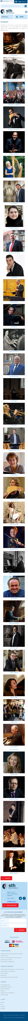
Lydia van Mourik (14, 524)
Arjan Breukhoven (14, 80)
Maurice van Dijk (14, 648)
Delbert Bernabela (14, 154)
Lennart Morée (14, 475)
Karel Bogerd (14, 401)
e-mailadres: (4, 925)
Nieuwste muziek (5, 950)
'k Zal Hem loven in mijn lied (6, 959)
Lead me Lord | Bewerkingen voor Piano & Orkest (11, 957)
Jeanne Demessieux (14, 351)
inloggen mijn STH (22, 1)
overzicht (7, 878)
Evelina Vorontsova (14, 228)
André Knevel (14, 55)
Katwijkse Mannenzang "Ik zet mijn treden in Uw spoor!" (12, 953)
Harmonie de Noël (4, 955)
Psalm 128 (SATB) (4, 973)
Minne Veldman (14, 672)
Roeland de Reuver (14, 799)
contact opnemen (12, 905)
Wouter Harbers (14, 873)
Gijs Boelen (14, 277)
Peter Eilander (14, 746)
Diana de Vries (14, 178)
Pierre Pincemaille (14, 749)
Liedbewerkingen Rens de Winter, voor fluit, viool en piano (12, 969)
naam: (2, 920)
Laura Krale (14, 425)
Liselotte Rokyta (14, 499)
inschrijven (21, 930)
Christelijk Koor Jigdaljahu (14, 104)
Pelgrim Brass (14, 722)
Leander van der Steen (14, 450)
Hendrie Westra (14, 302)
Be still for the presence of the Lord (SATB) (9, 977)
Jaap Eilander (14, 327)
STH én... (3, 999)
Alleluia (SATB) (3, 975)
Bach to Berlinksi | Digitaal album (7, 961)
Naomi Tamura (14, 697)
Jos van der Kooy (14, 376)
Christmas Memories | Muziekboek (8, 971)
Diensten (3, 982)
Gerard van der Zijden (14, 252)
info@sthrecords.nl (11, 901)
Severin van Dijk (14, 823)
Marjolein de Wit (14, 549)
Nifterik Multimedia (22, 1017)
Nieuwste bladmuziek (7, 966)
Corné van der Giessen (14, 129)
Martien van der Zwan (14, 574)
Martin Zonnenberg (14, 623)
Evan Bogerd (14, 203)
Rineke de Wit (14, 774)
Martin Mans (14, 598)
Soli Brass (14, 848)
